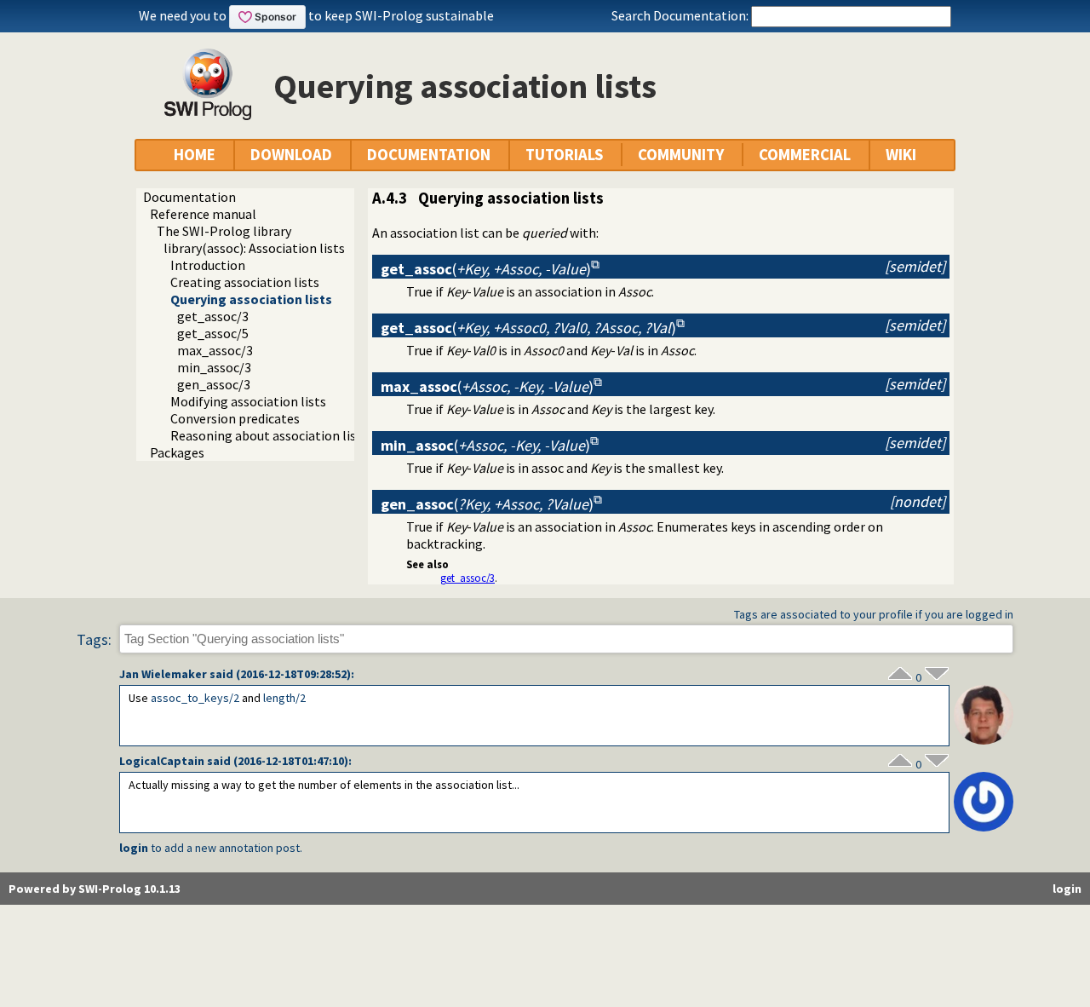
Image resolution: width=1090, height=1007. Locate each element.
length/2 (284, 697)
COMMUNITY (681, 154)
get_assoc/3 (213, 316)
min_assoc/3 (214, 367)
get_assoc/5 (213, 333)
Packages (177, 452)
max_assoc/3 (215, 350)
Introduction (207, 264)
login (133, 847)
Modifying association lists (248, 401)
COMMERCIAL (805, 154)
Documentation (189, 196)
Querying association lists (251, 299)
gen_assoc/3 (213, 384)
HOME (194, 154)
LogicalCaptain (161, 760)
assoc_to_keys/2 (195, 697)
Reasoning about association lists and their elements (326, 435)
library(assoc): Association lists (254, 247)
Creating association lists (244, 282)
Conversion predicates (235, 418)
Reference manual (203, 213)
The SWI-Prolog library (224, 230)
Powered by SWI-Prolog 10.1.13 (95, 888)
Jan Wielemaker (163, 674)
